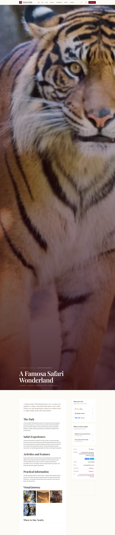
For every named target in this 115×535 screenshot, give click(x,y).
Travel (66, 2)
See (39, 2)
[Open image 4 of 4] (29, 510)
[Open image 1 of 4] (29, 496)
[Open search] (86, 2)
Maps (87, 458)
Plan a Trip (92, 2)
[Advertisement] (84, 508)
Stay (47, 2)
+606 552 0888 (91, 462)
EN (81, 2)
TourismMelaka (23, 367)
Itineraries (59, 2)
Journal (72, 2)
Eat (42, 2)
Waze (92, 458)
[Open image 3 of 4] (56, 496)
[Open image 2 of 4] (43, 496)
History (52, 2)
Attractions (32, 367)
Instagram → (91, 471)
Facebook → (91, 468)
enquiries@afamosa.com (89, 465)
